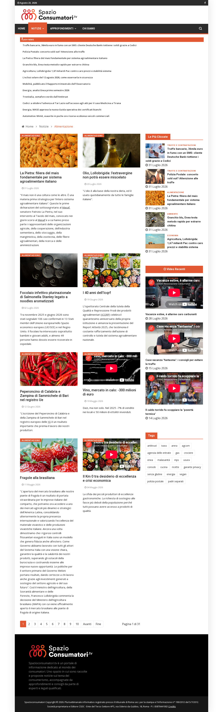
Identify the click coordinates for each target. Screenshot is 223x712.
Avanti (87, 624)
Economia (172, 235)
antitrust (152, 445)
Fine (98, 624)
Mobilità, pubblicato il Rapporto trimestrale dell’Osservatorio (56, 83)
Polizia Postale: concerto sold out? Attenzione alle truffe (54, 51)
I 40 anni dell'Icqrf (97, 293)
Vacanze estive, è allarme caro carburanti (171, 314)
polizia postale (155, 481)
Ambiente (172, 214)
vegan (183, 474)
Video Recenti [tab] (175, 269)
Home (21, 28)
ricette (175, 467)
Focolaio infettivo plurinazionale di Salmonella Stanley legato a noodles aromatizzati (45, 297)
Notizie (36, 28)
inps (176, 460)
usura (186, 460)
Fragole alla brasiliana (37, 478)
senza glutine (154, 474)
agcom (186, 445)
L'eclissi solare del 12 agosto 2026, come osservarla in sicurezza (58, 77)
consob (151, 467)
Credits (172, 706)
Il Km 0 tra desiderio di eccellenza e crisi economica (109, 478)
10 (77, 624)
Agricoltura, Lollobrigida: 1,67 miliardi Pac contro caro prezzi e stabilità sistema (67, 71)
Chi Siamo (88, 28)
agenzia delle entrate (159, 452)
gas (177, 452)
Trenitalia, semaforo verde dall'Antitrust (45, 96)
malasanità (163, 460)
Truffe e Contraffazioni (181, 145)
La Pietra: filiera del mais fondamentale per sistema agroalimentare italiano (65, 58)
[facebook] (205, 2)
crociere (188, 452)
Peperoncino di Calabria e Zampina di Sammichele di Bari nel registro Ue (44, 395)
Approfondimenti (61, 28)
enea (150, 460)
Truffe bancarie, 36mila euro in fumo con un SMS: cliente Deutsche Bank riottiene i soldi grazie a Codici (80, 45)
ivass (164, 445)
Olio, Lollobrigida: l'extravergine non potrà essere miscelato (107, 175)
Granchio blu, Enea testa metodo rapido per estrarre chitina (56, 64)
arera (174, 445)
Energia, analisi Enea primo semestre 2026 (46, 90)
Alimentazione (31, 135)
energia (171, 474)
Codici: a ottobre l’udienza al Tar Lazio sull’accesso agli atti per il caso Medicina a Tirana (72, 103)
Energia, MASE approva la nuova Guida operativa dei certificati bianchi (62, 109)
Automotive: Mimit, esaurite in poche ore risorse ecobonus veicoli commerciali (66, 116)
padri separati (175, 481)
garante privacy (192, 467)
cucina (163, 467)
